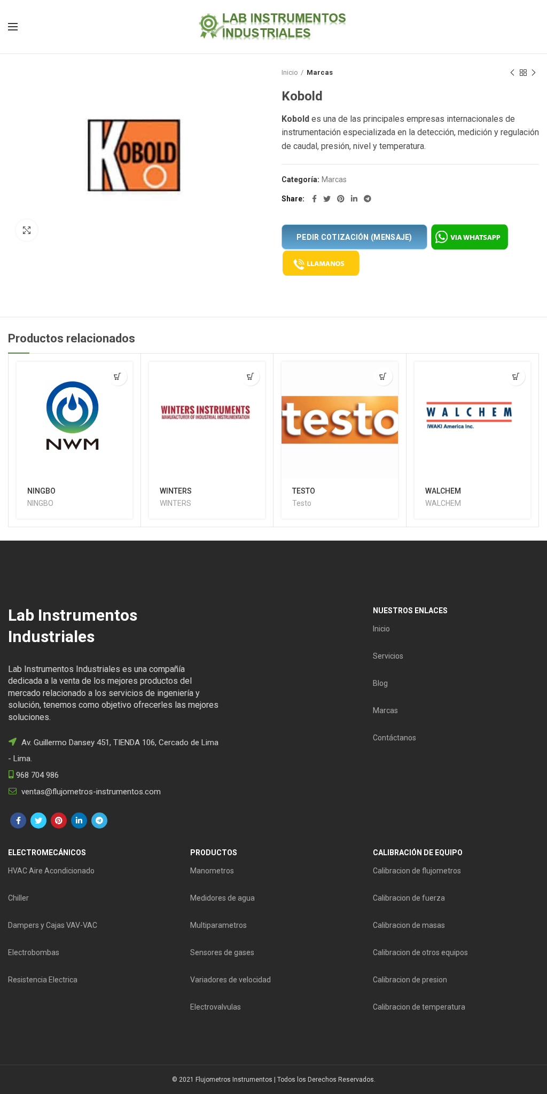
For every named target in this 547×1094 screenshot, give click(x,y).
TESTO (303, 491)
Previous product (512, 72)
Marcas (320, 72)
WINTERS (176, 491)
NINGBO (41, 491)
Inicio (290, 72)
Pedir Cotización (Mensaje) (354, 237)
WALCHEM (443, 491)
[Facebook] (314, 199)
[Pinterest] (341, 199)
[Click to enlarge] (26, 230)
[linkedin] (354, 199)
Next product (533, 72)
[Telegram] (367, 199)
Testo (301, 503)
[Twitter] (327, 199)
